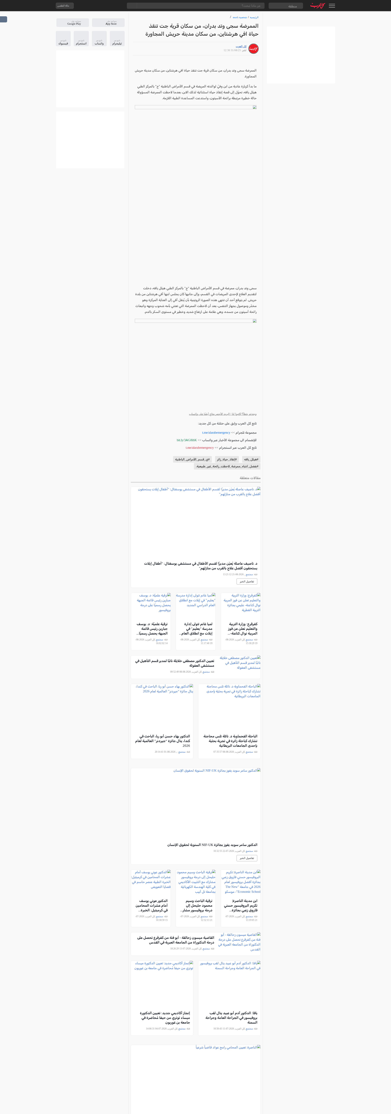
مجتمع (249, 574)
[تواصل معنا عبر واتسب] (86, 6)
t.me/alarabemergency (216, 432)
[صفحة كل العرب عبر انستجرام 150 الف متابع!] (119, 6)
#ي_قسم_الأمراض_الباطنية (192, 459)
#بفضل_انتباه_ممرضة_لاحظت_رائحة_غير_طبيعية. (227, 466)
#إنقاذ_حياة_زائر (227, 459)
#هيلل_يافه (251, 459)
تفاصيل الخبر (247, 581)
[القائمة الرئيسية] (331, 6)
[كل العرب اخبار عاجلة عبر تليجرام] (102, 6)
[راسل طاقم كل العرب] (94, 6)
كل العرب (241, 46)
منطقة (292, 6)
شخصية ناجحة (240, 17)
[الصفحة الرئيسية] (317, 5)
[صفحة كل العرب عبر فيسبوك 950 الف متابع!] (111, 6)
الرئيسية (254, 17)
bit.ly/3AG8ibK (187, 440)
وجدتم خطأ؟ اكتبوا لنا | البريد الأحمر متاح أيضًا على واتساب (223, 414)
